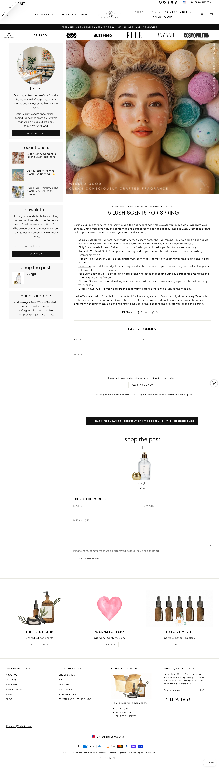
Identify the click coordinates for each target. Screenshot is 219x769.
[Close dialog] (163, 348)
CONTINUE (80, 399)
